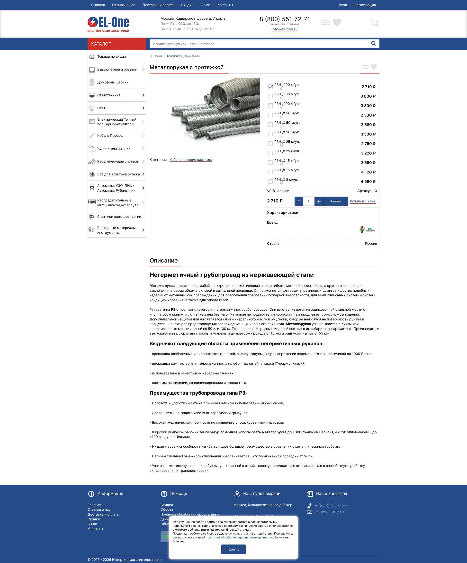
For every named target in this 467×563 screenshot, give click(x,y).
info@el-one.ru (329, 511)
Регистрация (365, 5)
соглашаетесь (238, 533)
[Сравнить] (365, 67)
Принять (233, 549)
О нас (205, 5)
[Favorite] (374, 67)
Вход (343, 5)
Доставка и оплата (158, 5)
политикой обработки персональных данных (237, 537)
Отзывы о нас (123, 5)
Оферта (167, 509)
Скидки (187, 5)
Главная (98, 5)
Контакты (225, 5)
